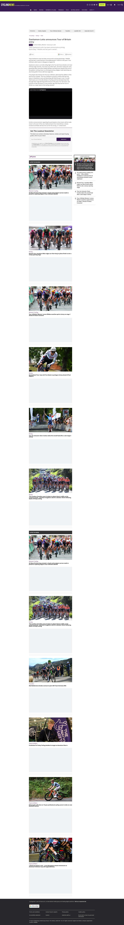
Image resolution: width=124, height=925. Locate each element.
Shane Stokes (38, 44)
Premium (61, 10)
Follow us (62, 54)
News (35, 10)
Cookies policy (81, 912)
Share (32, 54)
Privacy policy (65, 912)
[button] (120, 4)
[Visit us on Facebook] (87, 5)
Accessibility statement (34, 915)
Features (84, 10)
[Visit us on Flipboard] (97, 5)
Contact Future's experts (51, 912)
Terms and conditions (34, 912)
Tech (67, 10)
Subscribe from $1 (89, 31)
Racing (41, 10)
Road (42, 35)
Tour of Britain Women (55, 31)
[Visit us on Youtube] (94, 5)
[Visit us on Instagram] (92, 5)
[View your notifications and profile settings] (114, 4)
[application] (50, 103)
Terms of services (49, 143)
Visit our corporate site (80, 901)
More (91, 10)
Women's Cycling (51, 10)
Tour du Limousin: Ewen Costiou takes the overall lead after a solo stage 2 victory (85, 193)
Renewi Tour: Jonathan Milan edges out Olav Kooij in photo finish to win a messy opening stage (85, 185)
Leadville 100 (77, 31)
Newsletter (69, 54)
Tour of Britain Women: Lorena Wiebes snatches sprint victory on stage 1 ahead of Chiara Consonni (85, 201)
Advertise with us (66, 915)
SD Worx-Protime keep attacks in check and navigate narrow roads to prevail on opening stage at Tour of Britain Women (85, 166)
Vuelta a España (42, 31)
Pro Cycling (31, 35)
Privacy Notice (36, 144)
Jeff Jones (44, 44)
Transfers (67, 31)
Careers (47, 915)
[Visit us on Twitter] (90, 5)
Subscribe (102, 4)
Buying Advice (75, 10)
